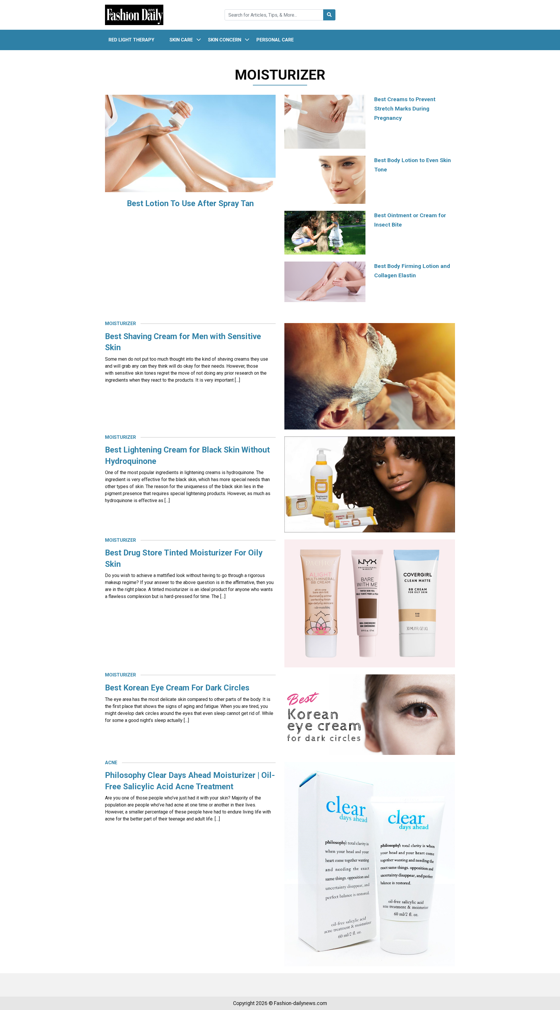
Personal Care (275, 40)
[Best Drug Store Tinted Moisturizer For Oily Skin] (369, 603)
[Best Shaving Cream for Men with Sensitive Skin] (369, 376)
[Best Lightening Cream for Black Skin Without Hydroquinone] (369, 484)
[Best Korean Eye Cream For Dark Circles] (369, 714)
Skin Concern (224, 40)
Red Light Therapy (131, 40)
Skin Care (181, 40)
